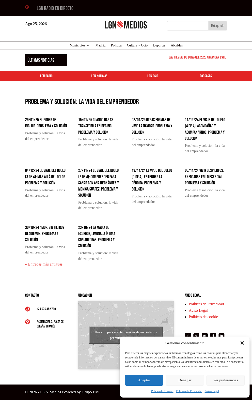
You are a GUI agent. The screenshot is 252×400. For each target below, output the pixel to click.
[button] (242, 343)
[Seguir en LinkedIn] (221, 336)
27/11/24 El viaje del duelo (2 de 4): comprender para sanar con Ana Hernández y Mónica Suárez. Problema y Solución (98, 183)
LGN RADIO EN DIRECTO (55, 8)
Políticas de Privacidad (189, 391)
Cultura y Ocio (137, 45)
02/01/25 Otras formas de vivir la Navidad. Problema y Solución (152, 126)
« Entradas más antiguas (44, 264)
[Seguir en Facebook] (188, 336)
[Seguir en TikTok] (213, 336)
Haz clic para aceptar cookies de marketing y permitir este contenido (126, 335)
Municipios (77, 45)
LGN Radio (46, 76)
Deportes (159, 45)
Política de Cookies (162, 391)
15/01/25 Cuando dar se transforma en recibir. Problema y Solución (95, 126)
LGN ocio (152, 76)
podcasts (206, 76)
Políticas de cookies (204, 317)
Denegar (184, 380)
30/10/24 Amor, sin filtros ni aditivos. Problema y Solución (44, 233)
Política (116, 45)
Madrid (100, 45)
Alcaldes (177, 45)
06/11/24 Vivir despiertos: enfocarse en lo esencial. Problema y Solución (204, 176)
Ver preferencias (225, 380)
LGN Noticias (99, 76)
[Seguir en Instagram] (205, 336)
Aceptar (144, 380)
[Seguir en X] (196, 336)
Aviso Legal (212, 391)
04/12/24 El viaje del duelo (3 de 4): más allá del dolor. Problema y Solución (45, 176)
